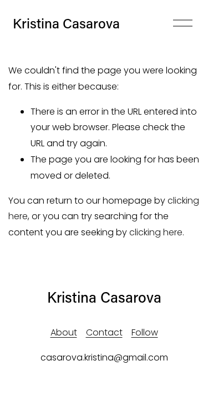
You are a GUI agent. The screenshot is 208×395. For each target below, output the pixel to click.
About (63, 332)
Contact (104, 332)
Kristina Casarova (66, 23)
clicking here (155, 232)
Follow (144, 332)
